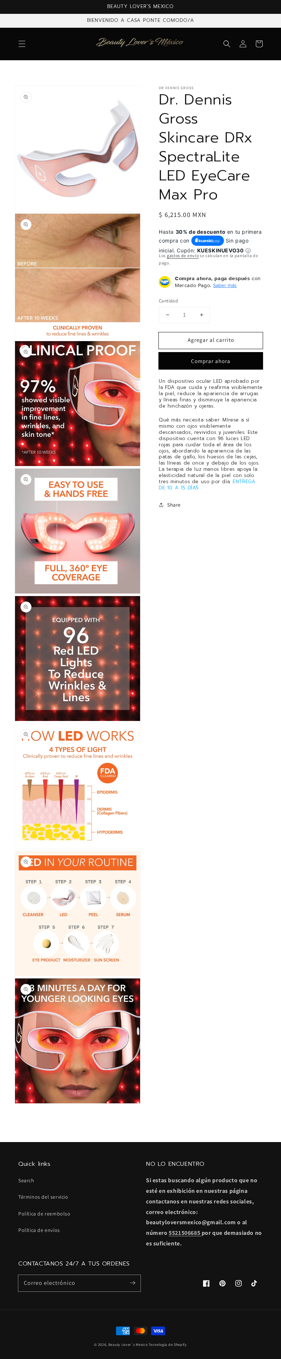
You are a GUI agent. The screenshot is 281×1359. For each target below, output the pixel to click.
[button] (22, 44)
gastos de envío (183, 255)
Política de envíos (39, 1230)
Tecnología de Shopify (168, 1344)
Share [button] (174, 504)
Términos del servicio (43, 1197)
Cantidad (168, 301)
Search (26, 1180)
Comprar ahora (211, 361)
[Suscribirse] (132, 1283)
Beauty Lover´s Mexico (128, 1344)
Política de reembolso (44, 1213)
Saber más (225, 285)
